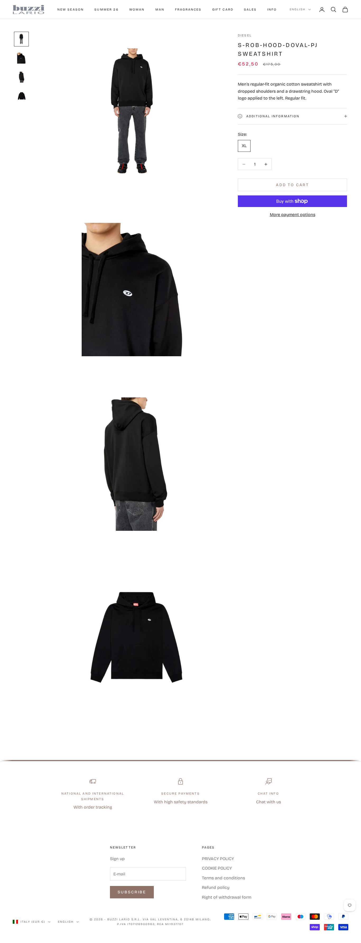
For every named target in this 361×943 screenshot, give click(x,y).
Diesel (245, 35)
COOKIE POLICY (217, 868)
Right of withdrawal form (226, 897)
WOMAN (137, 9)
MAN (159, 9)
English (298, 9)
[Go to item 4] (21, 96)
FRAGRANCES (188, 9)
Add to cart (292, 184)
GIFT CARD (222, 9)
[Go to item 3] (21, 77)
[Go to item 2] (21, 58)
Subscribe (132, 892)
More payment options (292, 214)
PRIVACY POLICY (218, 858)
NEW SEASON (70, 9)
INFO (272, 9)
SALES (250, 9)
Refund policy (215, 887)
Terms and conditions (223, 877)
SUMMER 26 (106, 9)
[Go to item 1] (21, 39)
